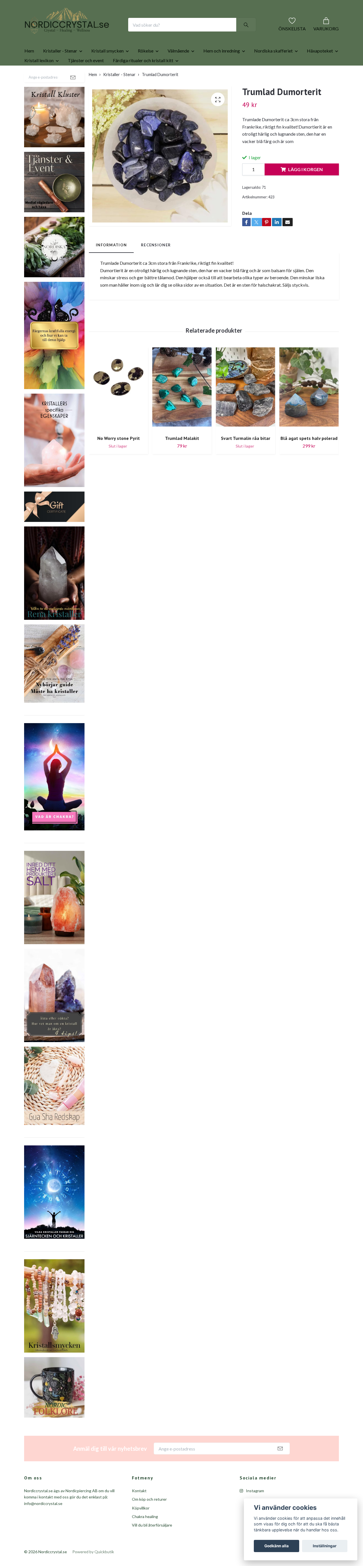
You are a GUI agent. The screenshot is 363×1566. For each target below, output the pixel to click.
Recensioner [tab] (156, 263)
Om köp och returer (149, 1517)
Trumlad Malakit (182, 456)
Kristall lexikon (39, 78)
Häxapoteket (320, 69)
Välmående (178, 69)
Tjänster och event (86, 78)
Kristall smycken (107, 69)
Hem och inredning (221, 69)
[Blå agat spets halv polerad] (309, 407)
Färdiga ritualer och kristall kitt (143, 78)
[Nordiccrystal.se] (89, 33)
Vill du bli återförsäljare (152, 1543)
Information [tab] (111, 263)
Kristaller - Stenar (60, 69)
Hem (29, 69)
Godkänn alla (276, 1546)
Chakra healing (145, 1534)
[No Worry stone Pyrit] (118, 407)
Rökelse (145, 69)
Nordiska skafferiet (273, 69)
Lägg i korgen (305, 187)
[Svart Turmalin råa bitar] (245, 407)
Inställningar (325, 1546)
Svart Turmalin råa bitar (245, 456)
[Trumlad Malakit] (182, 407)
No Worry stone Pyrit (118, 456)
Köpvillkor (140, 1526)
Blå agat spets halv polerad (308, 456)
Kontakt (139, 1508)
